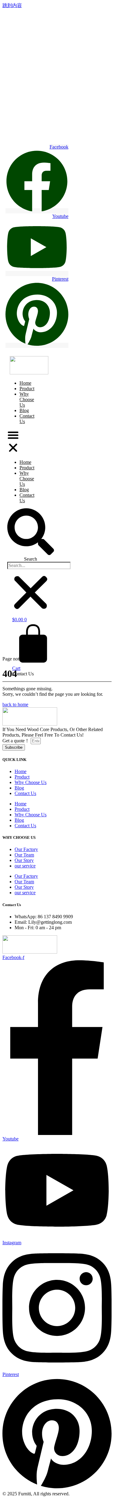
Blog (24, 489)
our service (25, 865)
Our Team (24, 854)
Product (26, 467)
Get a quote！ (16, 740)
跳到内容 (12, 5)
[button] (13, 442)
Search (30, 559)
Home (25, 462)
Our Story (24, 860)
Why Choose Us (26, 399)
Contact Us (26, 418)
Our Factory (26, 849)
